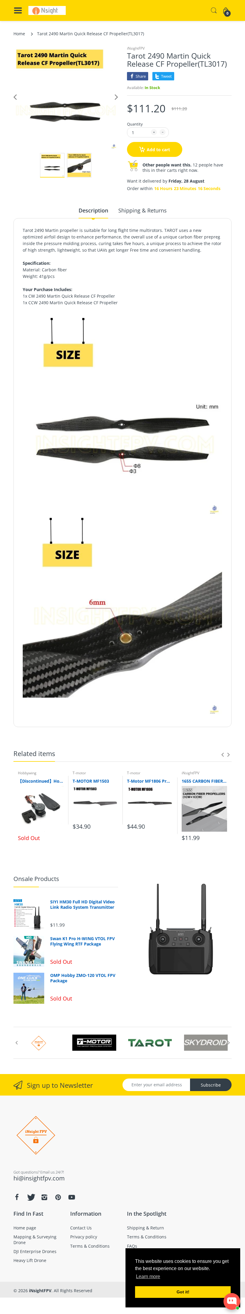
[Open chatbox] (231, 1301)
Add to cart (158, 149)
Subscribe (211, 1085)
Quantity (135, 124)
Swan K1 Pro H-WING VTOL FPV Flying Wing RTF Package (82, 941)
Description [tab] (93, 210)
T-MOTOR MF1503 (91, 781)
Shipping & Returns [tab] (142, 210)
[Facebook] (16, 1197)
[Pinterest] (58, 1197)
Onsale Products (36, 879)
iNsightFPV (136, 48)
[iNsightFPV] (47, 10)
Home (19, 33)
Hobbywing (27, 772)
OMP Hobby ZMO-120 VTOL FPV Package (82, 978)
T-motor (79, 772)
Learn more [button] (148, 1276)
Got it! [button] (183, 1291)
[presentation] (223, 754)
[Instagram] (44, 1197)
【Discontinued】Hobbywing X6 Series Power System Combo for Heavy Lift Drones (41, 781)
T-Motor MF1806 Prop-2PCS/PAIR (150, 781)
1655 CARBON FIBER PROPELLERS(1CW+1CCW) (204, 781)
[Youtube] (71, 1197)
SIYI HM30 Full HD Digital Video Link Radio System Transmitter (82, 904)
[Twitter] (30, 1197)
